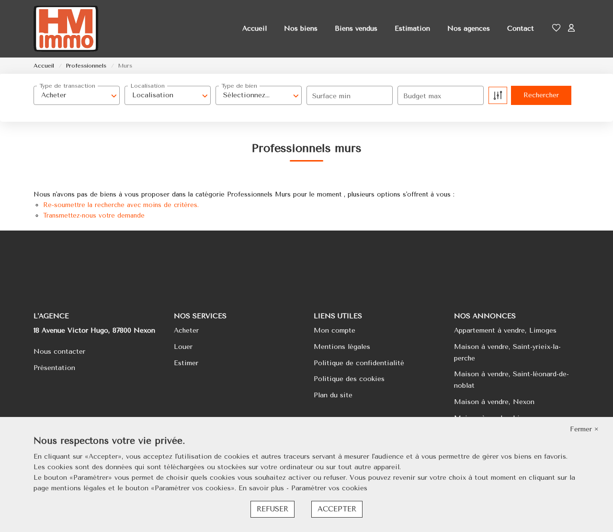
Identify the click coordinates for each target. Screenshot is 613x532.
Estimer (186, 363)
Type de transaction (67, 85)
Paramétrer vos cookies (329, 488)
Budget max (422, 96)
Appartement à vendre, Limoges (505, 330)
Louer (183, 347)
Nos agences (468, 28)
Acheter (186, 330)
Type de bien (239, 85)
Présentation (54, 368)
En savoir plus (262, 488)
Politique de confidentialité (359, 363)
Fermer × (584, 429)
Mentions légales (342, 347)
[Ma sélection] (556, 28)
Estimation (412, 28)
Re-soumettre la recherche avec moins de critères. (121, 204)
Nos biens (301, 28)
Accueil (254, 28)
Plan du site (333, 395)
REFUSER (272, 509)
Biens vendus (356, 28)
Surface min (331, 96)
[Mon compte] (571, 28)
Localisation (147, 85)
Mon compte (334, 330)
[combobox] (76, 95)
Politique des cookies (349, 379)
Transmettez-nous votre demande (94, 215)
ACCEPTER (337, 509)
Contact (520, 28)
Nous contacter (59, 351)
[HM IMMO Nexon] (74, 29)
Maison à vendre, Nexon (494, 402)
